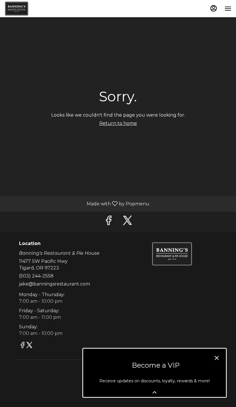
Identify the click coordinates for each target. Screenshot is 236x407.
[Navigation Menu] (228, 8)
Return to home (118, 123)
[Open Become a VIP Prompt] (154, 392)
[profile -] (213, 8)
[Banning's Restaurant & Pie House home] (30, 8)
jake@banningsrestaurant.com (54, 284)
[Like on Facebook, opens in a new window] (108, 222)
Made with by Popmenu (76, 203)
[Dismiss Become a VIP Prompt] (217, 358)
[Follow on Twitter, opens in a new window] (127, 222)
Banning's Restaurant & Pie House (172, 254)
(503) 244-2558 (36, 276)
